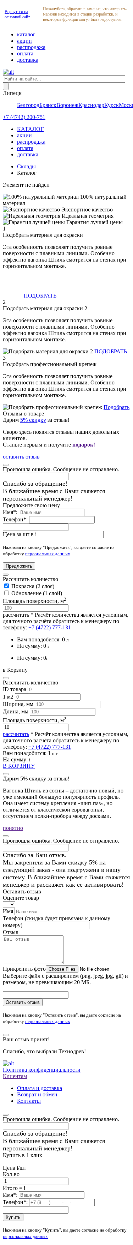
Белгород (28, 105)
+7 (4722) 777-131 (49, 627)
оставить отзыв (21, 457)
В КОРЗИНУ (19, 766)
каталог (26, 34)
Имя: (11, 512)
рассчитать (16, 615)
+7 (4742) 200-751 (24, 117)
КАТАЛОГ (30, 129)
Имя (9, 911)
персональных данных (47, 553)
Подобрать (116, 407)
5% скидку (33, 420)
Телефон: (16, 519)
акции (24, 41)
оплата (25, 53)
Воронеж (67, 105)
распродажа (31, 47)
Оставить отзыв (23, 1002)
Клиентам (15, 1076)
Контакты (29, 1101)
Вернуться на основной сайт (17, 14)
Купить (13, 1217)
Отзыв (10, 932)
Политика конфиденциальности (42, 1070)
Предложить (19, 566)
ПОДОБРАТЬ (40, 296)
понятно (13, 828)
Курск (111, 105)
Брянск (47, 105)
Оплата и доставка (39, 1088)
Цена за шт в (20, 534)
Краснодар (91, 105)
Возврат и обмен (37, 1094)
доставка (27, 60)
